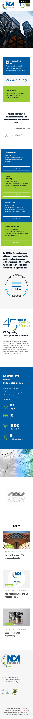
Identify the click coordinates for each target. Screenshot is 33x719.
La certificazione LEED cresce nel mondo (14, 556)
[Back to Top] (29, 716)
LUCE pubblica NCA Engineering (12, 634)
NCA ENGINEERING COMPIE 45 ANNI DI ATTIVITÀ (16, 595)
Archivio (9, 546)
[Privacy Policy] (22, 710)
